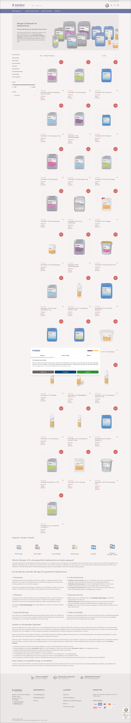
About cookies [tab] (65, 355)
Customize (65, 372)
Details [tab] (89, 355)
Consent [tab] (42, 355)
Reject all (43, 372)
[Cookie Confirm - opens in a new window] (93, 350)
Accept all (87, 372)
